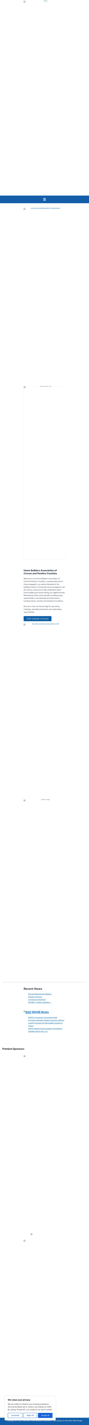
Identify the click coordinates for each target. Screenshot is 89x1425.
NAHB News (40, 1012)
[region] (30, 1408)
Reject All (30, 1415)
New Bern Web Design (73, 1421)
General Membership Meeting (39, 994)
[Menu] (44, 199)
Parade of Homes (35, 997)
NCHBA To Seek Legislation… (39, 1002)
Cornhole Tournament (37, 1000)
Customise (15, 1415)
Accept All (45, 1415)
